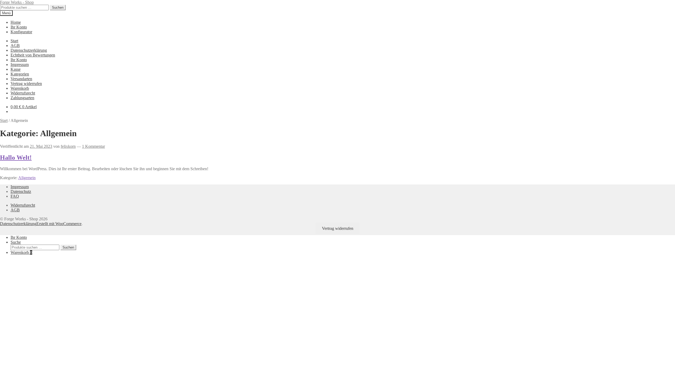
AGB (15, 45)
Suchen (58, 8)
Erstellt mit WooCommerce (58, 223)
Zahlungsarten (22, 98)
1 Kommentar (93, 146)
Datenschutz (21, 191)
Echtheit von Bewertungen (33, 55)
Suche (16, 242)
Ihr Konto (19, 27)
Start (14, 41)
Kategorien (20, 74)
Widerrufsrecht (23, 93)
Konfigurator (21, 32)
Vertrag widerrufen (26, 83)
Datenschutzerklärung (29, 50)
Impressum (20, 64)
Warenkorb (20, 88)
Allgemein (27, 177)
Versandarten (21, 79)
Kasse (16, 69)
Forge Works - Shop (17, 2)
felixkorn (68, 146)
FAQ (15, 196)
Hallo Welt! (16, 157)
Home (16, 22)
